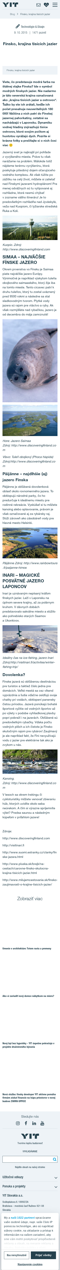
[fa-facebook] (26, 1123)
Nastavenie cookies (30, 1264)
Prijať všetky (44, 1255)
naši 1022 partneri (23, 1217)
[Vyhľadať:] (54, 1159)
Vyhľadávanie (30, 1151)
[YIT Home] (10, 5)
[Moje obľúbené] (46, 4)
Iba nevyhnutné (16, 1255)
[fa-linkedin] (34, 1123)
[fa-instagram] (17, 1123)
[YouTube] (42, 1123)
